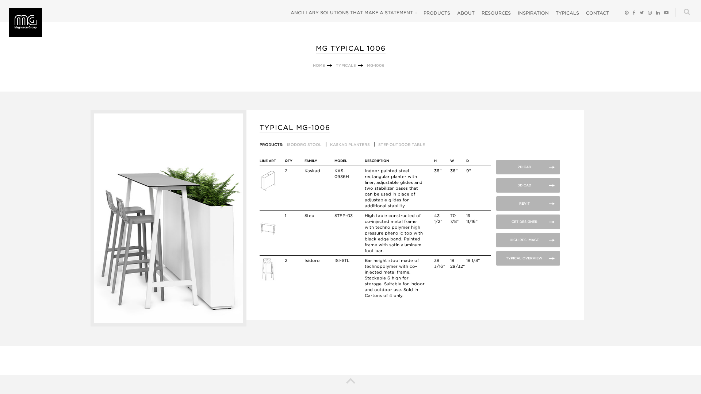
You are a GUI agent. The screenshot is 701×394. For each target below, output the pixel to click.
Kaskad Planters (350, 144)
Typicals (567, 13)
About (466, 13)
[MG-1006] (168, 325)
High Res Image (524, 240)
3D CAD (524, 185)
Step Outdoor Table (401, 144)
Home (319, 65)
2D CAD (524, 167)
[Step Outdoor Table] (268, 234)
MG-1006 (375, 65)
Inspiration (533, 13)
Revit (524, 203)
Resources (496, 13)
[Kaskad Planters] (268, 189)
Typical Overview (524, 258)
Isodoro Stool (304, 144)
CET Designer (524, 222)
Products (437, 13)
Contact (597, 13)
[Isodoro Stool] (268, 279)
